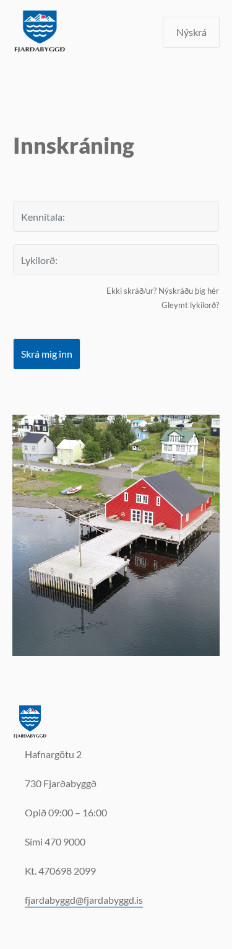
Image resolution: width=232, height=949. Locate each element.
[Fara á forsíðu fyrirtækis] (30, 721)
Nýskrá (191, 32)
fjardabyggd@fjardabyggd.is (84, 900)
